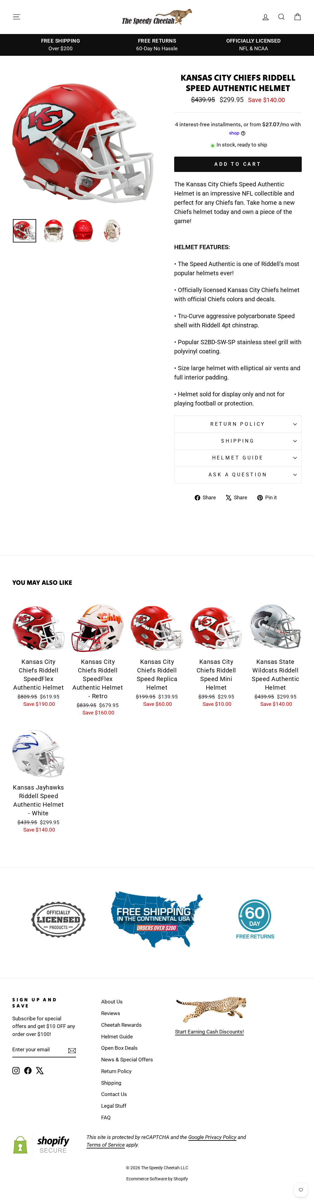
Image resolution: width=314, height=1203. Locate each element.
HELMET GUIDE (238, 458)
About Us (112, 1002)
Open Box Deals (119, 1048)
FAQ (106, 1117)
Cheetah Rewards (121, 1025)
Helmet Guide (117, 1037)
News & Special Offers (127, 1059)
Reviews (110, 1013)
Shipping (238, 441)
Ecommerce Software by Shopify (157, 1178)
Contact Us (114, 1094)
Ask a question (238, 475)
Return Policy (238, 424)
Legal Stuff (113, 1106)
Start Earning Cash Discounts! (209, 1032)
